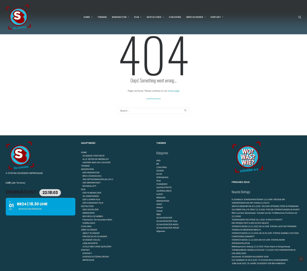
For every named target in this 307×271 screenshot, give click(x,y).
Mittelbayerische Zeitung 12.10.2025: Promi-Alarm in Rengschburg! (261, 247)
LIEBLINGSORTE (90, 243)
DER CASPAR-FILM (91, 199)
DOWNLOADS (89, 223)
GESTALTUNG (154, 17)
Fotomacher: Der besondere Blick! (97, 220)
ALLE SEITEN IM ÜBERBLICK (96, 159)
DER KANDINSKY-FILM (93, 203)
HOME (87, 17)
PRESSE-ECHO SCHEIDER (95, 236)
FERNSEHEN (162, 177)
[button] (299, 17)
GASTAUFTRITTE (164, 187)
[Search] (153, 111)
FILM (136, 17)
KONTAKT (216, 17)
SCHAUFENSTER (164, 218)
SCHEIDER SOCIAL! (92, 240)
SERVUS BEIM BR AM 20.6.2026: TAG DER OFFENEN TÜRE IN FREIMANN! (265, 206)
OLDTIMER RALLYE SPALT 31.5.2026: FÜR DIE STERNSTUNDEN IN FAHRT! (266, 210)
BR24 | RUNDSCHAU (92, 176)
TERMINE (102, 17)
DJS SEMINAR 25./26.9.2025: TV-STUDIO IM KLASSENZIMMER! (260, 260)
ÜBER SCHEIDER (194, 17)
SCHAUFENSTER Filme (166, 221)
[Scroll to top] (301, 258)
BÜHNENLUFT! (89, 186)
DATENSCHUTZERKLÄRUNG (96, 257)
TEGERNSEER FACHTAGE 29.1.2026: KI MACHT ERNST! (257, 220)
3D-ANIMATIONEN (91, 196)
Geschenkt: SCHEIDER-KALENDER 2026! (250, 257)
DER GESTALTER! (91, 210)
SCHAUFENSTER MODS (167, 224)
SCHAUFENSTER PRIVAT (167, 228)
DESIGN (160, 171)
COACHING (175, 17)
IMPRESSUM (36, 173)
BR (157, 164)
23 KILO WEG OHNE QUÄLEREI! (97, 247)
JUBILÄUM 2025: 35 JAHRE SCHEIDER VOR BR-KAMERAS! (258, 263)
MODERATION (119, 17)
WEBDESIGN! (89, 213)
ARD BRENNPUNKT (92, 183)
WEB (158, 214)
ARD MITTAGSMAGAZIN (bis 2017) (98, 179)
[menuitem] (88, 17)
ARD (158, 161)
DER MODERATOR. (91, 173)
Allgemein (160, 231)
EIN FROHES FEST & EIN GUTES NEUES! (250, 223)
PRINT (159, 204)
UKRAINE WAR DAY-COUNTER (96, 162)
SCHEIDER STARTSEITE (94, 156)
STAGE (159, 211)
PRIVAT (159, 208)
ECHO (159, 174)
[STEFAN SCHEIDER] (18, 17)
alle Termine (18, 182)
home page (173, 91)
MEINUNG (160, 198)
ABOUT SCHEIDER (91, 233)
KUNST (159, 194)
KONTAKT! (87, 253)
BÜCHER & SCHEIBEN (93, 216)
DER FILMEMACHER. (92, 193)
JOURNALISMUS (164, 191)
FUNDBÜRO (161, 184)
